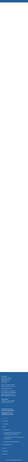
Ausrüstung (5, 423)
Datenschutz (6, 454)
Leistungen (5, 421)
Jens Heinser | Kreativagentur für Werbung (14, 460)
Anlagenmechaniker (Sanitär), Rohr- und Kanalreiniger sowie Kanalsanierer (12, 433)
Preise (4, 426)
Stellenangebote (6, 429)
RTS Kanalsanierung (7, 444)
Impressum (5, 451)
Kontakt (4, 448)
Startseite (5, 418)
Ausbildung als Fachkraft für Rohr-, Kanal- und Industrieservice (14, 438)
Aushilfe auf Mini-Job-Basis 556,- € (11, 441)
